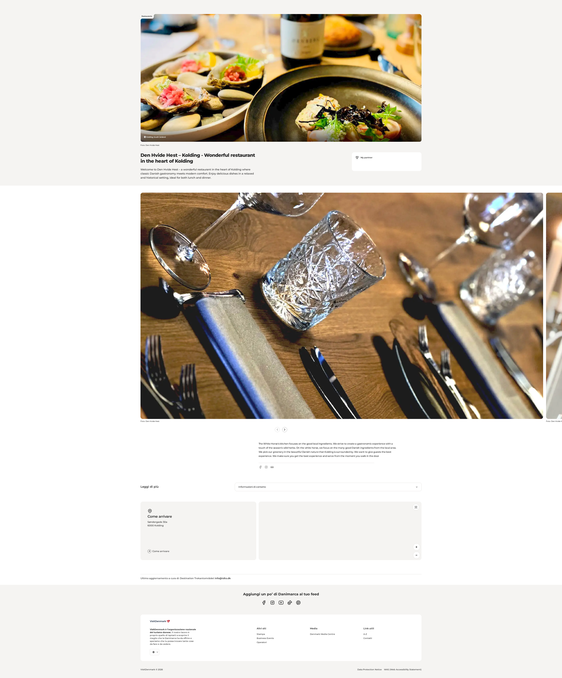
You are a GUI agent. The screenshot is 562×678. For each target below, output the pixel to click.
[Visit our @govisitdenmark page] (289, 602)
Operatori (262, 642)
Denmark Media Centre (322, 634)
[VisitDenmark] (160, 621)
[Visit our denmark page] (263, 602)
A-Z (365, 634)
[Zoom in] (416, 546)
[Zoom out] (416, 555)
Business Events (265, 638)
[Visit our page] (272, 602)
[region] (340, 531)
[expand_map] (416, 507)
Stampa (261, 634)
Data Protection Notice (369, 669)
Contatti (367, 638)
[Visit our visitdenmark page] (281, 602)
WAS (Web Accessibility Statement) (403, 669)
